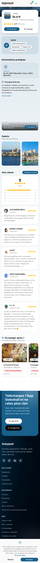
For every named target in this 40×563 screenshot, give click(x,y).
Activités (5, 476)
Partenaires (6, 498)
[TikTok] (20, 460)
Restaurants (6, 472)
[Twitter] (9, 460)
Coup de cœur (7, 484)
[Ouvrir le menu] (36, 3)
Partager (29, 29)
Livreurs (4, 502)
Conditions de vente (9, 536)
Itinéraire (13, 29)
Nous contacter (7, 524)
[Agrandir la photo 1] (11, 154)
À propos (5, 494)
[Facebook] (4, 460)
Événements (6, 480)
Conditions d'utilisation (9, 532)
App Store (15, 421)
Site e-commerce (8, 506)
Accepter (29, 559)
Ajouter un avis (31, 172)
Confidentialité (7, 528)
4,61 (19, 24)
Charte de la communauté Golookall (14, 510)
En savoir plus (20, 555)
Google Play (14, 428)
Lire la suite (6, 96)
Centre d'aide (7, 520)
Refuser (11, 559)
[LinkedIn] (15, 460)
